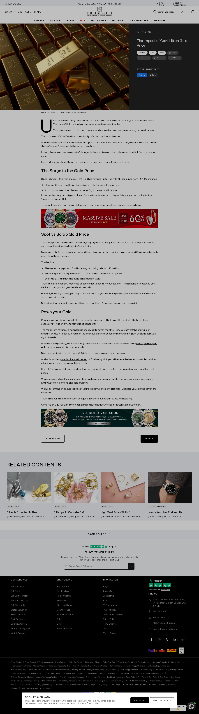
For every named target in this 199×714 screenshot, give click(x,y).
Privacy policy (93, 703)
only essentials (162, 700)
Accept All (140, 700)
